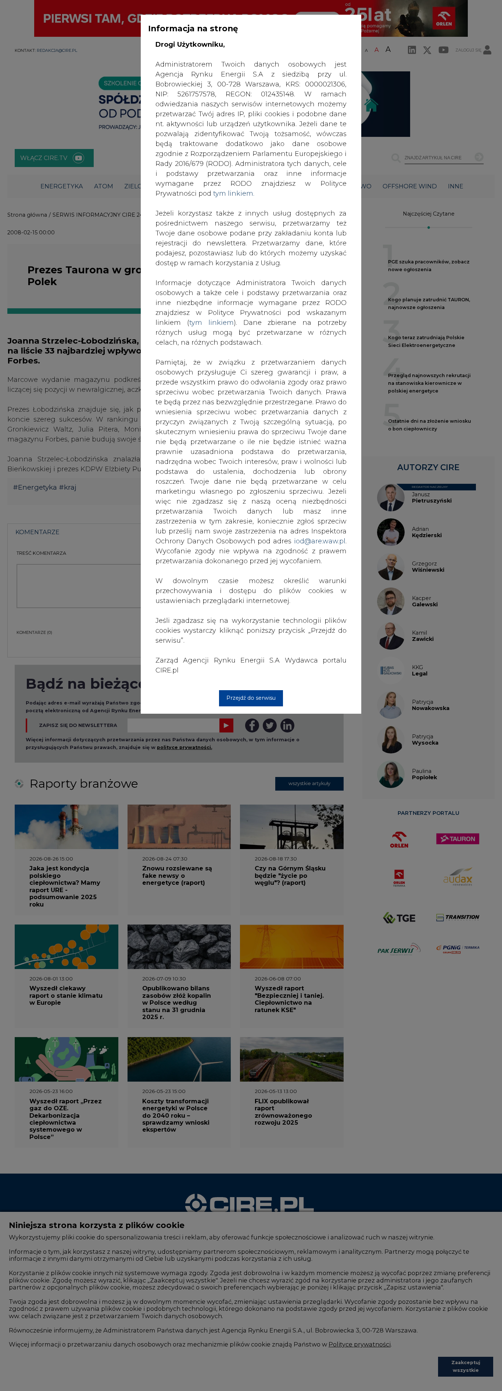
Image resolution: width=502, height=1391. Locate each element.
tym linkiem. (233, 193)
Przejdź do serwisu (251, 698)
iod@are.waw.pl (319, 541)
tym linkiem (211, 323)
